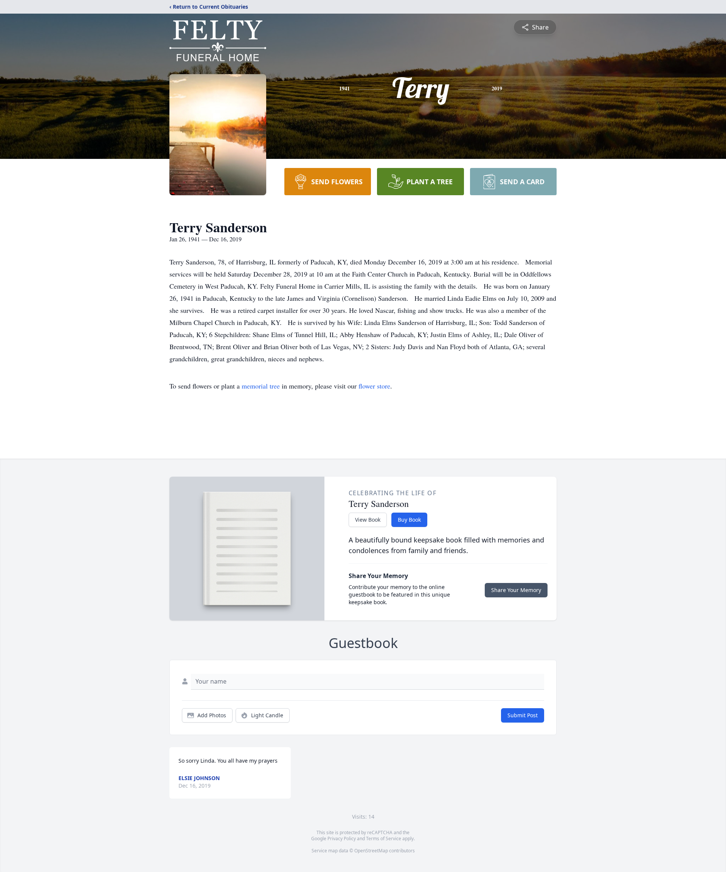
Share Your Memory (516, 590)
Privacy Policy (341, 838)
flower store (374, 385)
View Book (367, 519)
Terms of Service (383, 838)
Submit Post (522, 715)
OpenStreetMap (371, 850)
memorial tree (261, 385)
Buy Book (409, 519)
